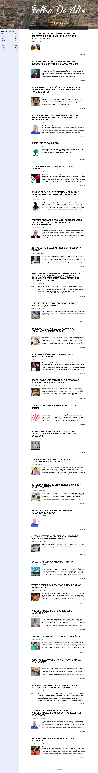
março (3, 47)
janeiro (3, 52)
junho (3, 40)
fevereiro (4, 49)
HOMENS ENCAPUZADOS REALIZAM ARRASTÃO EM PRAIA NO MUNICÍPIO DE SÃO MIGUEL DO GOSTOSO (55, 194)
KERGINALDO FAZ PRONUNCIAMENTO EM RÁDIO (55, 636)
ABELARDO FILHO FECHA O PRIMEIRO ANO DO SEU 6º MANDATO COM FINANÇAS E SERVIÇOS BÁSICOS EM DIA (54, 117)
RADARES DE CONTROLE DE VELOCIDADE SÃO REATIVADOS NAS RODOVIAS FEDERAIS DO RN (54, 686)
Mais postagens (58, 762)
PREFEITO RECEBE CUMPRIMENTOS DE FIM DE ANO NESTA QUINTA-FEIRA (54, 304)
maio (3, 43)
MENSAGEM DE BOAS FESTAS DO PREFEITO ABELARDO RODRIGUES (53, 511)
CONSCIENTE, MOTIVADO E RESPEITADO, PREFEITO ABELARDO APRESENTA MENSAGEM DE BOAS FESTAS (56, 713)
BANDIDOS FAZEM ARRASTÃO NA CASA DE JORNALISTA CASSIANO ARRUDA (52, 330)
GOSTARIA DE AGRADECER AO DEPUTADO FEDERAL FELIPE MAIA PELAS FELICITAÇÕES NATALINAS (53, 433)
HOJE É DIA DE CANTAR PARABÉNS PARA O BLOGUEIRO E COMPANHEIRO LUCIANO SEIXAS (55, 63)
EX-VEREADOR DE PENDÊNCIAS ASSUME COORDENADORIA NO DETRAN (51, 460)
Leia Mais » (82, 54)
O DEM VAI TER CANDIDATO (45, 143)
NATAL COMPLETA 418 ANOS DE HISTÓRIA (52, 562)
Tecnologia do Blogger (59, 766)
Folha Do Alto (58, 9)
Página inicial (58, 23)
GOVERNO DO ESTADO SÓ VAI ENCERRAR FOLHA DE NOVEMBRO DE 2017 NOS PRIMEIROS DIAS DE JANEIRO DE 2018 (55, 89)
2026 (2, 33)
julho (3, 38)
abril (3, 45)
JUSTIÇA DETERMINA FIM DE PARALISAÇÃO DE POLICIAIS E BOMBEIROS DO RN (54, 537)
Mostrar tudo (82, 28)
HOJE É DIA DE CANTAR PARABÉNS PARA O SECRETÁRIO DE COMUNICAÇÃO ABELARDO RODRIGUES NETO (53, 36)
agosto (3, 36)
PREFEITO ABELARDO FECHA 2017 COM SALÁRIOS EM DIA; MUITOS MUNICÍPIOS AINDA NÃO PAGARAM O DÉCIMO (56, 222)
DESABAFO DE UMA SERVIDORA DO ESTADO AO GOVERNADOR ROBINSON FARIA (55, 381)
